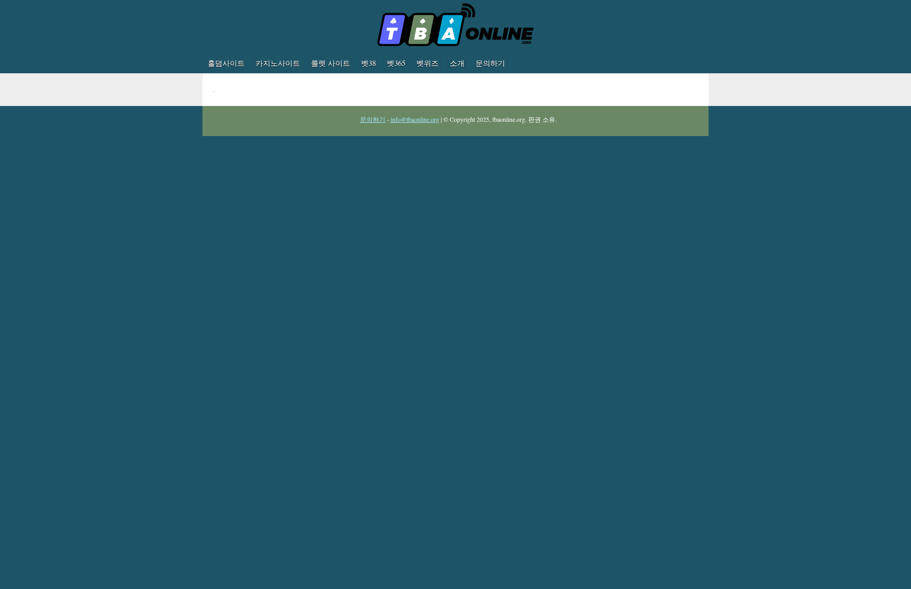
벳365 (396, 63)
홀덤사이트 (226, 63)
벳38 (368, 63)
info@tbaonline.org (415, 119)
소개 (457, 63)
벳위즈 (427, 63)
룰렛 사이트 (330, 63)
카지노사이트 (278, 63)
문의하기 (490, 63)
